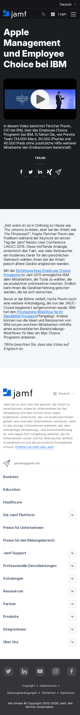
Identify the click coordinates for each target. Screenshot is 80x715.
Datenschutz (48, 685)
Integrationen (14, 629)
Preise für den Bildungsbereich (29, 540)
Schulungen (13, 578)
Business (10, 477)
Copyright (28, 685)
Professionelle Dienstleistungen (29, 566)
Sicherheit (49, 692)
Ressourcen (13, 591)
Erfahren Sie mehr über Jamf (34, 447)
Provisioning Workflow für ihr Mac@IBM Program (33, 314)
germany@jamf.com (27, 463)
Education (11, 489)
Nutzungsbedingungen (22, 692)
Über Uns (10, 642)
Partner (9, 604)
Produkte (10, 616)
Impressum (67, 692)
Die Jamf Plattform (19, 515)
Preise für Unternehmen (23, 528)
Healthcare (12, 502)
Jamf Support (14, 553)
